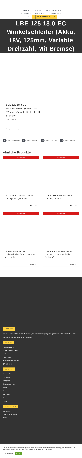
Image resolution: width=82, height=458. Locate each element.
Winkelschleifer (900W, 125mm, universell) (20, 254)
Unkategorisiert (18, 129)
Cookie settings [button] (8, 453)
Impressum (6, 411)
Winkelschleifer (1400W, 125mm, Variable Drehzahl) (58, 254)
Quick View (34, 205)
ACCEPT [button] (18, 453)
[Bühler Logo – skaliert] (41, 3)
